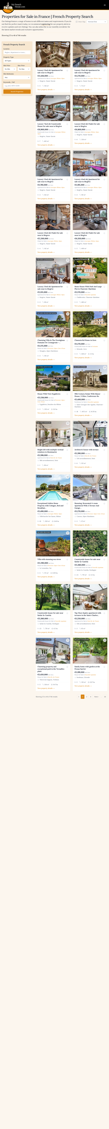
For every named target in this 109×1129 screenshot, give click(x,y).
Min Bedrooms (8, 74)
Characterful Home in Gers (85, 340)
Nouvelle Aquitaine (90, 295)
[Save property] (67, 44)
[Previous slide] (37, 54)
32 (105, 697)
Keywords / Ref (9, 82)
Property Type (8, 57)
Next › (96, 697)
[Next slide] (68, 54)
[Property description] (67, 70)
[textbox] (19, 52)
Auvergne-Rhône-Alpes (57, 78)
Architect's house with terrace (87, 450)
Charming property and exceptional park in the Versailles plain (50, 668)
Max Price (21, 65)
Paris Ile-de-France (56, 458)
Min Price (6, 65)
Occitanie (95, 346)
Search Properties (17, 92)
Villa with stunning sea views (49, 559)
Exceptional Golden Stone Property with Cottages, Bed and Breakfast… (50, 505)
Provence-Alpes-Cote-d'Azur (56, 348)
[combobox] (17, 52)
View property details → (45, 90)
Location (6, 49)
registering (45, 24)
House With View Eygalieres (48, 394)
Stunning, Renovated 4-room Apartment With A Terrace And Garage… (87, 505)
